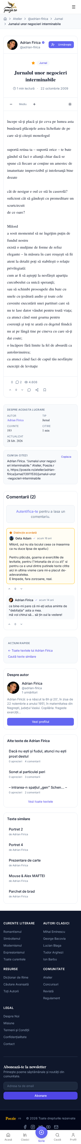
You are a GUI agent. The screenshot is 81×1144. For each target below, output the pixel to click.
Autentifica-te (27, 511)
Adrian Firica (15, 420)
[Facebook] (25, 1127)
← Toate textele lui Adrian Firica (30, 650)
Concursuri (50, 984)
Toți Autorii (11, 991)
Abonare (41, 1095)
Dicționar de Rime (15, 977)
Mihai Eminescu (54, 931)
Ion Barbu (50, 959)
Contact (9, 1044)
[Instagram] (33, 1127)
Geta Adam (23, 538)
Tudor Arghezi (53, 952)
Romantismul (12, 931)
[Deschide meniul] (74, 7)
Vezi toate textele (40, 801)
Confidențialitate (15, 1037)
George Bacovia (54, 938)
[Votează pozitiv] (10, 390)
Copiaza (66, 456)
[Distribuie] (37, 390)
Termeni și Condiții (16, 1030)
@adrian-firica (38, 18)
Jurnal (58, 18)
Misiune (8, 1023)
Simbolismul (11, 938)
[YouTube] (48, 1127)
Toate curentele (14, 959)
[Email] (56, 1127)
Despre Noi (11, 1016)
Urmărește (64, 44)
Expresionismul (13, 952)
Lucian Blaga (52, 945)
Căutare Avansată (16, 984)
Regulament (51, 998)
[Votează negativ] (22, 390)
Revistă (48, 991)
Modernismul (12, 945)
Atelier (17, 18)
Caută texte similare (22, 656)
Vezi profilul (40, 721)
